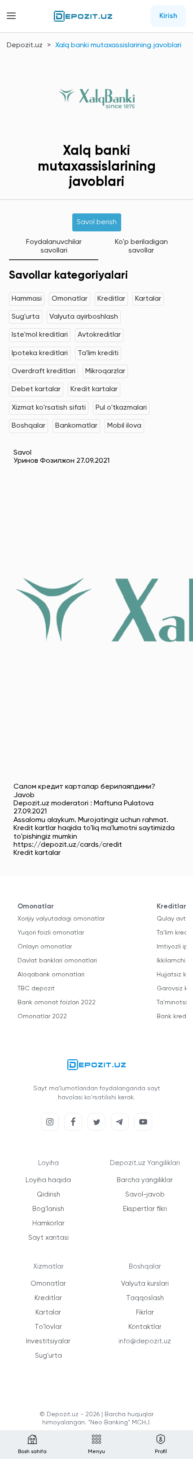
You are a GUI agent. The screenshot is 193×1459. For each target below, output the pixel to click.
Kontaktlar (145, 1326)
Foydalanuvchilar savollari (54, 246)
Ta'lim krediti (98, 353)
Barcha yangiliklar (145, 1180)
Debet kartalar (36, 389)
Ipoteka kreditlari (40, 353)
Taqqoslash (145, 1298)
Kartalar (148, 299)
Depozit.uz (25, 45)
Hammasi (27, 299)
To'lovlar (48, 1326)
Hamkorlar (48, 1223)
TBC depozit (36, 988)
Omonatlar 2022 (42, 1016)
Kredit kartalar (94, 389)
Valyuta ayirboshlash (83, 317)
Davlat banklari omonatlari (57, 961)
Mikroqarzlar (105, 371)
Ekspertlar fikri (145, 1209)
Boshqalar (28, 425)
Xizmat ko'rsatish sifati (49, 407)
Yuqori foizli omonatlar (51, 933)
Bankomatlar (76, 425)
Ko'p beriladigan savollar (141, 246)
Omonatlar (70, 299)
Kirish (168, 16)
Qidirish (48, 1194)
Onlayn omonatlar (45, 947)
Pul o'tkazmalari (121, 407)
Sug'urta (25, 317)
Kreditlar (111, 299)
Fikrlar (145, 1312)
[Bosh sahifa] (83, 16)
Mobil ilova (124, 425)
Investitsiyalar (48, 1341)
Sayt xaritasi (48, 1237)
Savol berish (97, 222)
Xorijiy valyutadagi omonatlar (61, 919)
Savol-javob (145, 1194)
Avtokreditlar (99, 335)
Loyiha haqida (48, 1180)
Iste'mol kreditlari (40, 335)
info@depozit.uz (144, 1341)
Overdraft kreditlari (43, 371)
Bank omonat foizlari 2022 (57, 1002)
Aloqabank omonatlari (51, 974)
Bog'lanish (48, 1209)
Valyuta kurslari (145, 1283)
